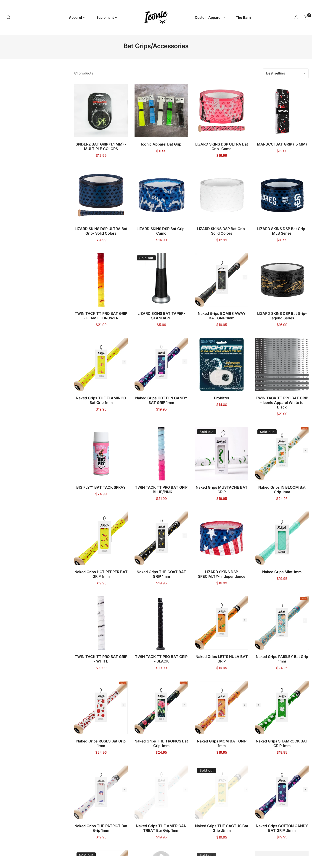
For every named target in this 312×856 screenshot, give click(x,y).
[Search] (8, 17)
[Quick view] (118, 131)
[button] (77, 17)
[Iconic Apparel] (156, 17)
